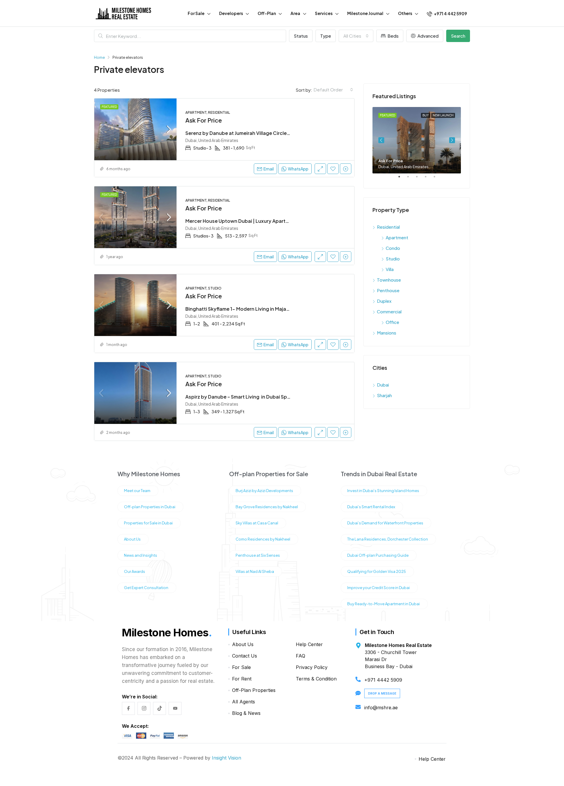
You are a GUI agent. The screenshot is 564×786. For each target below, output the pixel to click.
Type (325, 36)
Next (452, 140)
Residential (388, 227)
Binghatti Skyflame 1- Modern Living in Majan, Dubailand (250, 309)
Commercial (389, 311)
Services (324, 13)
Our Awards (134, 571)
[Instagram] (143, 708)
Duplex (384, 301)
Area (295, 13)
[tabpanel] (416, 140)
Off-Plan (267, 13)
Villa (390, 269)
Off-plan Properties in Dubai (149, 506)
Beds (393, 36)
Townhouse (389, 279)
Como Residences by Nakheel (263, 539)
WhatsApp (527, 760)
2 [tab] (411, 179)
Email (268, 168)
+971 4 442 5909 (450, 13)
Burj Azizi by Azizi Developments (264, 490)
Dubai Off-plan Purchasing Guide (378, 555)
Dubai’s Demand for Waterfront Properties (385, 523)
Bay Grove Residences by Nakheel (267, 506)
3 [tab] (420, 179)
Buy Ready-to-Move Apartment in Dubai (383, 603)
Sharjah (384, 395)
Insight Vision (226, 758)
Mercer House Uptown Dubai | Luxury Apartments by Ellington (257, 221)
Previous (381, 140)
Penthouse (388, 290)
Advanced (428, 36)
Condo (393, 248)
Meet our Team (137, 490)
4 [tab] (429, 179)
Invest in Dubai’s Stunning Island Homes (383, 490)
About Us (132, 539)
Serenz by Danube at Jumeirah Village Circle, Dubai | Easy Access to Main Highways (281, 133)
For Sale (196, 13)
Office (392, 322)
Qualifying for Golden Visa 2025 (376, 571)
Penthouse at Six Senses (258, 555)
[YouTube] (175, 708)
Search (458, 36)
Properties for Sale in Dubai (148, 523)
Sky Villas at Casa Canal (257, 523)
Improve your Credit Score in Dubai (378, 587)
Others (405, 13)
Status (301, 36)
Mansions (386, 332)
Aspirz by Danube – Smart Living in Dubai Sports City (246, 397)
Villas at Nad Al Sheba (255, 571)
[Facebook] (128, 708)
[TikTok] (159, 708)
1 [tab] (402, 179)
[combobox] (356, 36)
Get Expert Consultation (146, 587)
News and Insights (140, 555)
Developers (231, 13)
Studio (393, 258)
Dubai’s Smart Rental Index (371, 506)
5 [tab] (437, 179)
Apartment (397, 237)
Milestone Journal (365, 13)
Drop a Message (382, 693)
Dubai (383, 384)
